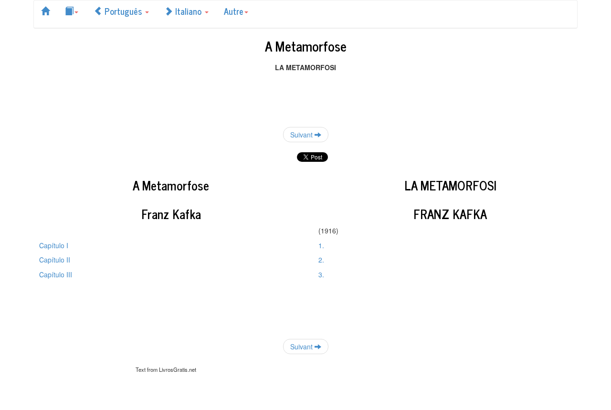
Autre (233, 11)
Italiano (188, 11)
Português (123, 11)
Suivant (302, 134)
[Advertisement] (305, 93)
